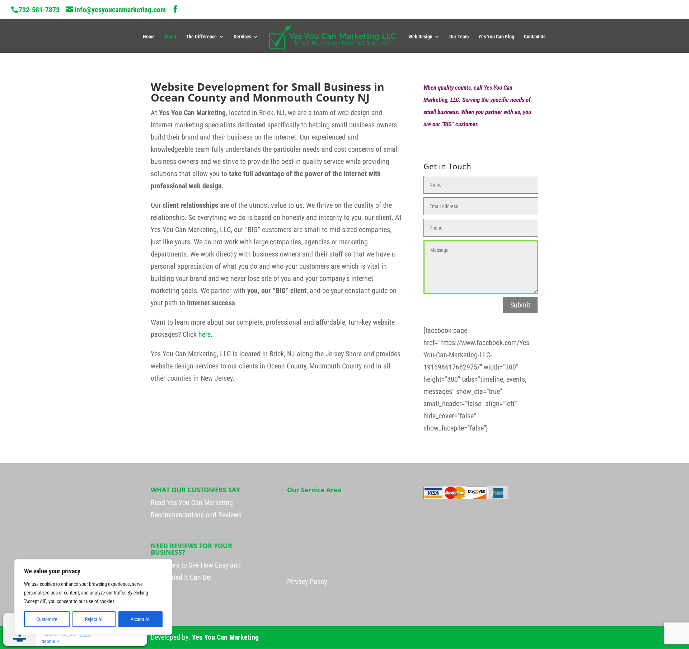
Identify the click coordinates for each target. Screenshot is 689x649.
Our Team (459, 36)
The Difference (201, 36)
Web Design (420, 36)
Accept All (140, 619)
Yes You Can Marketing (225, 637)
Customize (46, 619)
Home (149, 36)
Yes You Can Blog (496, 36)
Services (242, 36)
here (204, 334)
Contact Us (534, 36)
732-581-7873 (39, 9)
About (170, 36)
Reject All (94, 619)
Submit (520, 305)
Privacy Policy (307, 581)
